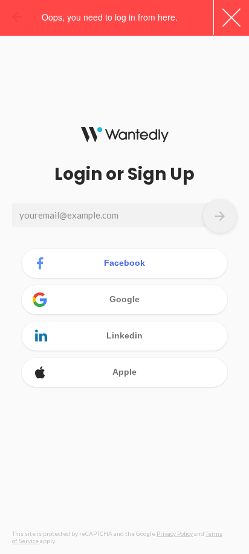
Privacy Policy (175, 533)
